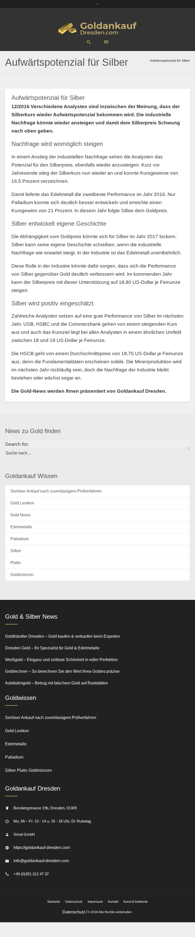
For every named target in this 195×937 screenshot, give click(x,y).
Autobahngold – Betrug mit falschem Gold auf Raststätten (56, 683)
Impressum (95, 901)
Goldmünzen (22, 574)
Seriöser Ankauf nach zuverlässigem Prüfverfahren (56, 491)
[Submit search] (186, 449)
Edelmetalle (21, 527)
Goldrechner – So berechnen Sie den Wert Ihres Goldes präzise (62, 671)
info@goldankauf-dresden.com (41, 861)
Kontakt (113, 901)
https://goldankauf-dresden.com (41, 847)
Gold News (20, 515)
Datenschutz (74, 901)
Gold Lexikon (22, 503)
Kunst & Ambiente (135, 901)
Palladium (19, 539)
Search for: (17, 444)
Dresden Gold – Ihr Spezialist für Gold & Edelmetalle (52, 648)
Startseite (53, 901)
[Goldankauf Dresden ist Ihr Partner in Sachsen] (97, 28)
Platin (15, 563)
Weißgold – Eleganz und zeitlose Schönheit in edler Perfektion (61, 659)
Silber (15, 551)
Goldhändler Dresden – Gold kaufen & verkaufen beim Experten (62, 636)
